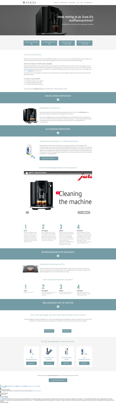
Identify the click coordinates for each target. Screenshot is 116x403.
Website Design (21, 386)
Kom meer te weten (36, 390)
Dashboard (8, 386)
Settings (14, 386)
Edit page (3, 386)
